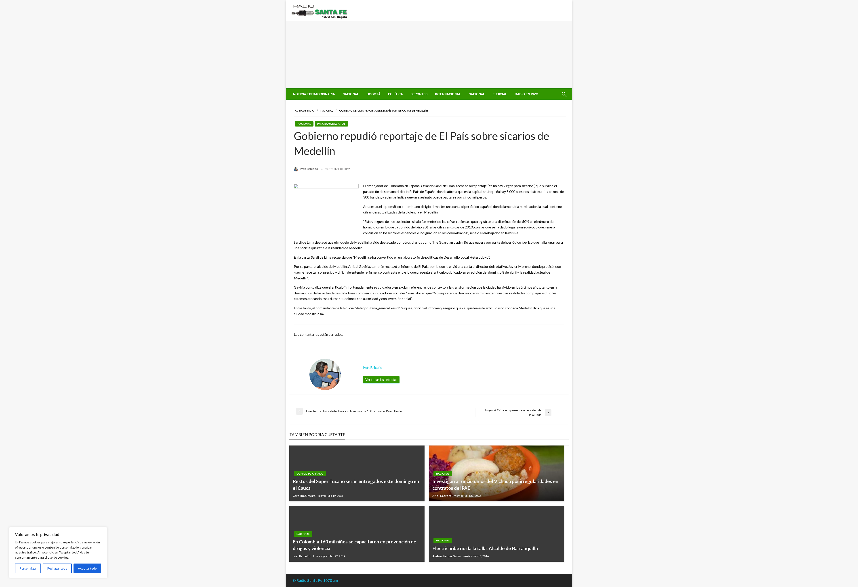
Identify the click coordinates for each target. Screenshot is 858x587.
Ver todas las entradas (381, 380)
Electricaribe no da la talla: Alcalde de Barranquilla (485, 548)
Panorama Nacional (331, 123)
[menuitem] (314, 94)
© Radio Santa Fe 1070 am (315, 580)
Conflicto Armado (310, 473)
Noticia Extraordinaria (314, 94)
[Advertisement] (429, 54)
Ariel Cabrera (442, 496)
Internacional (448, 94)
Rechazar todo (57, 568)
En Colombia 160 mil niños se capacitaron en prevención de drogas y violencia (354, 545)
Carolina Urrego (304, 496)
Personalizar (27, 568)
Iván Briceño (309, 169)
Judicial (500, 94)
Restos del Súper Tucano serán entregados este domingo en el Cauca (356, 484)
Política (395, 94)
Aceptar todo (87, 568)
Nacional (351, 94)
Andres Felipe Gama (446, 556)
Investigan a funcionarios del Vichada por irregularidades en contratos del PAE (495, 484)
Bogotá (374, 94)
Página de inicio (304, 110)
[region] (58, 552)
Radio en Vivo (526, 94)
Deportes (418, 94)
